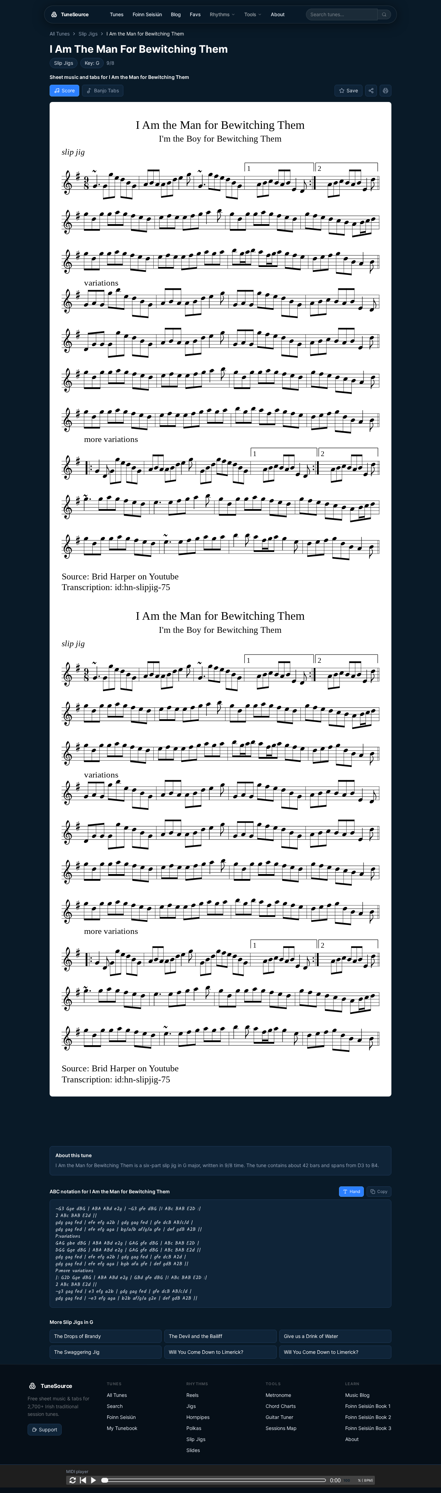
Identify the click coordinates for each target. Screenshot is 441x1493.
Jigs (191, 1406)
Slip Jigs (88, 34)
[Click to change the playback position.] (215, 1480)
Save (352, 90)
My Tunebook (122, 1428)
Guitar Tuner (279, 1417)
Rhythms (220, 14)
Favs (195, 14)
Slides (193, 1450)
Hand (355, 1191)
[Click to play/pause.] (93, 1480)
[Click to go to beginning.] (83, 1480)
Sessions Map (281, 1428)
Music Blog (357, 1395)
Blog (176, 14)
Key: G (92, 63)
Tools (250, 14)
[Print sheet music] (385, 90)
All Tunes (60, 34)
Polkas (193, 1428)
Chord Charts (281, 1406)
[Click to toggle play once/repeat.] (73, 1480)
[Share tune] (371, 90)
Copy (382, 1191)
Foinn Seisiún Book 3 (368, 1428)
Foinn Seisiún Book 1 (368, 1406)
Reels (192, 1395)
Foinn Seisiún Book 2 (368, 1417)
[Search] (384, 14)
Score (68, 90)
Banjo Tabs (106, 90)
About (278, 14)
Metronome (278, 1395)
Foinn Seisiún (147, 14)
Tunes (117, 14)
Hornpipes (197, 1417)
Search (115, 1406)
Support (48, 1429)
